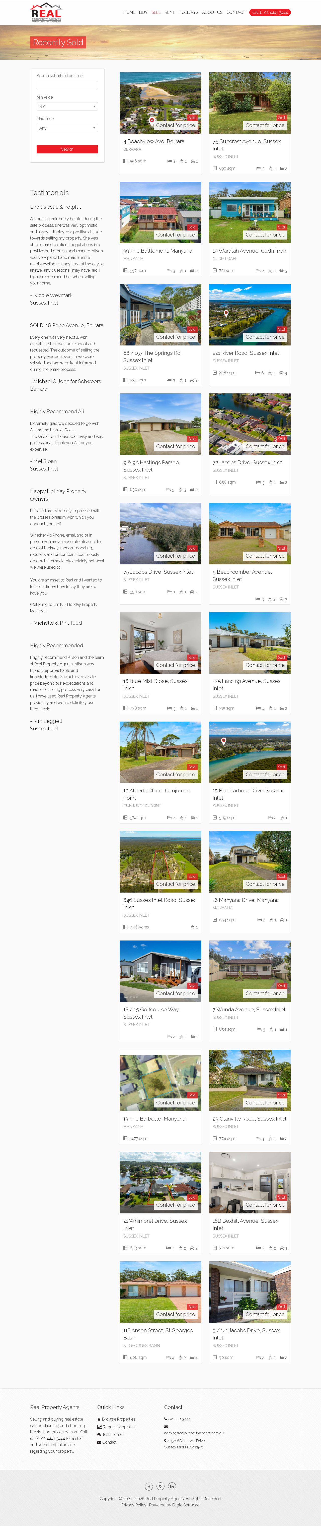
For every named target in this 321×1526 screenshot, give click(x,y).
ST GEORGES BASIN (141, 1345)
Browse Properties (118, 1419)
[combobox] (67, 106)
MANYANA (133, 258)
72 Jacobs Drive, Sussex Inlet (247, 462)
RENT (170, 12)
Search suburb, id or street (60, 75)
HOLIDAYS (188, 12)
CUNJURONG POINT (142, 805)
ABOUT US (212, 12)
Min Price (45, 97)
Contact (109, 1442)
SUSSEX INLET (226, 156)
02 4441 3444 (53, 1438)
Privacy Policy (134, 1505)
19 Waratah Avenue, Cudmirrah (249, 251)
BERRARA (132, 149)
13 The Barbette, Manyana (154, 1119)
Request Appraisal (119, 1427)
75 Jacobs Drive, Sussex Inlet (158, 572)
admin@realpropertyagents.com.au (194, 1433)
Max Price (45, 118)
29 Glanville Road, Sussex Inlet (250, 1119)
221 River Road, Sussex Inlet (246, 353)
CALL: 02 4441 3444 (270, 12)
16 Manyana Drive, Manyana (246, 900)
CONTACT (235, 12)
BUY (143, 12)
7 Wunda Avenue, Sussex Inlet (249, 1009)
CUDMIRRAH (224, 258)
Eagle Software (185, 1505)
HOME (129, 12)
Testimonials (113, 1434)
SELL (156, 12)
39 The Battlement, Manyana (157, 251)
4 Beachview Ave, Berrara (153, 141)
